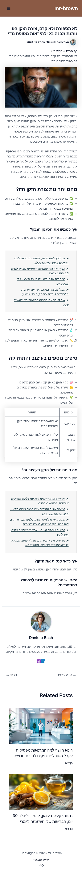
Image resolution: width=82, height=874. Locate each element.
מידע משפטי (41, 860)
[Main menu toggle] (8, 8)
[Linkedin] (43, 661)
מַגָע (41, 865)
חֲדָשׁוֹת (69, 763)
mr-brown (66, 8)
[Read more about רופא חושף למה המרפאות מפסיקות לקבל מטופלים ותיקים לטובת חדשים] (41, 726)
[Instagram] (39, 661)
